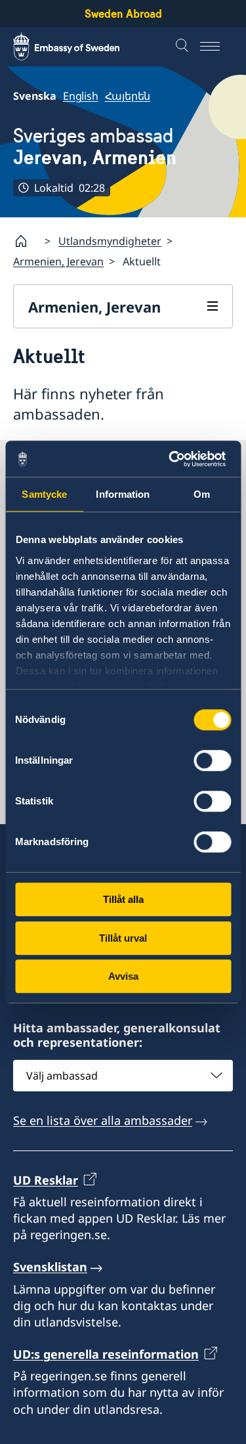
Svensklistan (50, 1267)
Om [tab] (202, 494)
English (80, 96)
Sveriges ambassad (94, 146)
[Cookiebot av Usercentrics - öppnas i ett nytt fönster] (175, 459)
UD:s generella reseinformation (106, 1354)
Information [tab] (123, 494)
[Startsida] (26, 241)
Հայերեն (128, 96)
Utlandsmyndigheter (109, 241)
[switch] (212, 760)
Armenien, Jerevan (58, 261)
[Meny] (216, 46)
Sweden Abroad (123, 13)
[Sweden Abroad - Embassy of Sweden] (78, 46)
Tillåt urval (123, 938)
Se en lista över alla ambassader (102, 1120)
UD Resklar (45, 1180)
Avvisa (123, 976)
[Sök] (183, 46)
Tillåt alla (123, 899)
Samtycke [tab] (44, 494)
